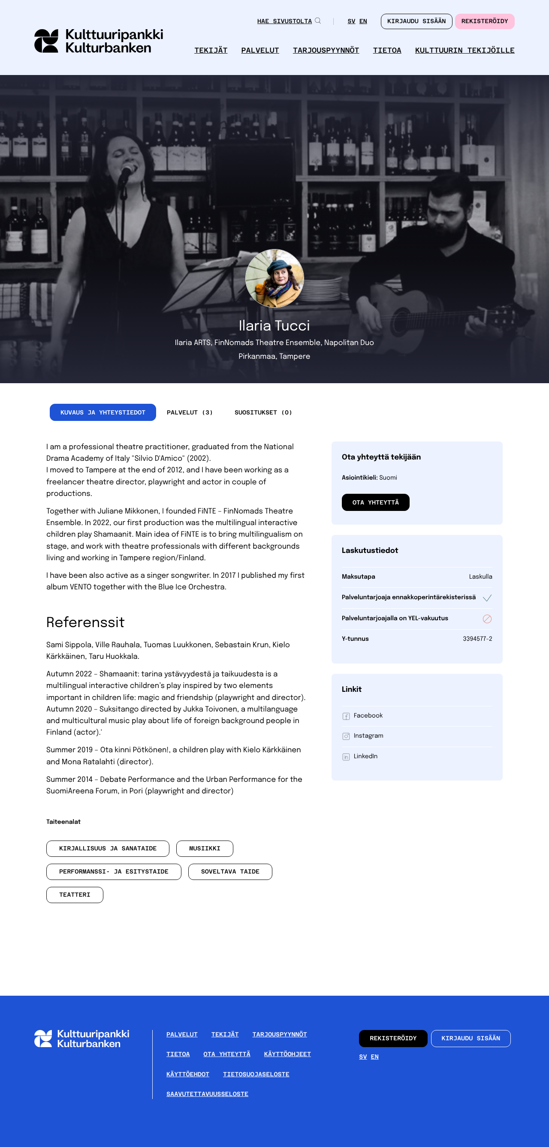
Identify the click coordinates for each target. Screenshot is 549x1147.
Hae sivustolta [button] (284, 21)
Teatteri (74, 895)
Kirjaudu (416, 21)
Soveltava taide (230, 871)
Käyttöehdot (187, 1074)
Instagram (368, 736)
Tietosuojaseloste (256, 1074)
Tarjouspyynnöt (326, 50)
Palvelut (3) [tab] (190, 412)
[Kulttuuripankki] (88, 1045)
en (363, 22)
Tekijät (210, 50)
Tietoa (387, 50)
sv (351, 22)
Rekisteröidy (485, 21)
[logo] (98, 41)
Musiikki (204, 848)
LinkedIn (365, 757)
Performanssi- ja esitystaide (114, 871)
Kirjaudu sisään (471, 1038)
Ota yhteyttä (376, 502)
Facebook (368, 716)
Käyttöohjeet (287, 1054)
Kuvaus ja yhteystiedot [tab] (102, 412)
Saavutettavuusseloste (207, 1094)
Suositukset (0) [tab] (264, 412)
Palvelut (260, 50)
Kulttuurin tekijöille (465, 50)
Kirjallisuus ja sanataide (108, 848)
